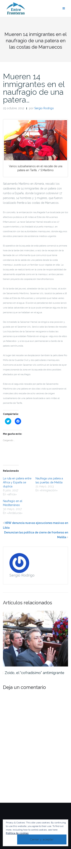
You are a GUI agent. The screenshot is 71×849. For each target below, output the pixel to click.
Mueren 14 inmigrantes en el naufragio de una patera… (33, 88)
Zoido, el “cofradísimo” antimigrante (34, 673)
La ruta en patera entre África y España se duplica (17, 482)
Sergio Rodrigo (44, 108)
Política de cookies (17, 833)
